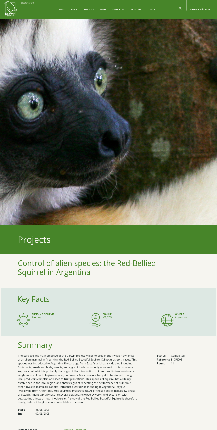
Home (61, 9)
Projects (89, 9)
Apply (74, 9)
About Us (136, 9)
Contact (152, 9)
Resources (118, 9)
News (103, 9)
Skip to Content (27, 3)
